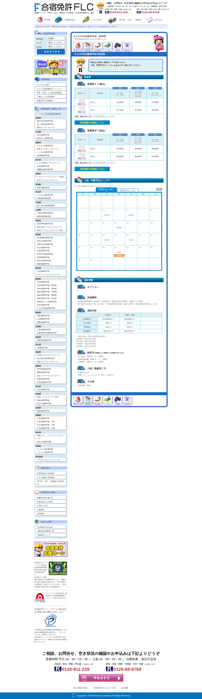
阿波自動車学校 (43, 379)
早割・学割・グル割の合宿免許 (49, 93)
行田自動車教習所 (44, 198)
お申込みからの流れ (45, 502)
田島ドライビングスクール (47, 149)
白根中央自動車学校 (45, 244)
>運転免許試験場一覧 (45, 531)
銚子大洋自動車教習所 (46, 205)
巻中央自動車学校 (44, 261)
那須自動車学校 (43, 166)
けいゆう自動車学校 (45, 449)
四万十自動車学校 (44, 403)
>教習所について (44, 535)
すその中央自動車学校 (46, 308)
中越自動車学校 (43, 251)
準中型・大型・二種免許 (130, 20)
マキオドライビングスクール (48, 460)
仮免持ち (127, 50)
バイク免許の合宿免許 (46, 477)
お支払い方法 (42, 506)
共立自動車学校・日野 (46, 422)
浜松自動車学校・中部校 (47, 292)
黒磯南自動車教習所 (45, 169)
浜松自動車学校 (43, 282)
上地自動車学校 (43, 319)
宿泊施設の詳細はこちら (92, 122)
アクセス (107, 50)
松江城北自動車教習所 (46, 358)
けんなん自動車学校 (45, 146)
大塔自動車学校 (43, 418)
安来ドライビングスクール (47, 362)
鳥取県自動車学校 (44, 340)
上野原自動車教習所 (45, 213)
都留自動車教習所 (44, 216)
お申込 (159, 47)
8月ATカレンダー (106, 189)
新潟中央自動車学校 (45, 254)
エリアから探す (43, 85)
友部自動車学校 (43, 187)
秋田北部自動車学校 (45, 121)
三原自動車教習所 (44, 330)
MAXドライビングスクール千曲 (49, 230)
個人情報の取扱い (81, 688)
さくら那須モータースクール (48, 163)
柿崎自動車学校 (43, 264)
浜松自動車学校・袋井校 (47, 285)
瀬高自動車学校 (43, 411)
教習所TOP (78, 50)
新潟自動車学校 (43, 257)
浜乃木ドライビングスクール (48, 355)
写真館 (117, 50)
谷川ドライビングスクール (47, 180)
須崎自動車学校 (43, 400)
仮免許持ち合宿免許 (45, 101)
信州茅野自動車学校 (45, 224)
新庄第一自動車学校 (45, 138)
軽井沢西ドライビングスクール (49, 227)
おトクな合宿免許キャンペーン (49, 89)
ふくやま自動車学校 (45, 152)
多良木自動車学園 (44, 442)
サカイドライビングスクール (48, 274)
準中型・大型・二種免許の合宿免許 (50, 482)
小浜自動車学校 (43, 271)
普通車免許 (70, 20)
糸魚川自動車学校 (44, 241)
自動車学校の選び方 (45, 498)
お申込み (158, 20)
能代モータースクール (46, 127)
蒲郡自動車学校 (43, 316)
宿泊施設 (97, 50)
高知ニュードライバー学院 (47, 397)
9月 (158, 189)
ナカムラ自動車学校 (45, 452)
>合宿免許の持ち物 (44, 527)
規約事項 (40, 514)
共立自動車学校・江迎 (46, 428)
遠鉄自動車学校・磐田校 (47, 295)
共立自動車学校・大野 (46, 425)
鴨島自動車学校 (43, 372)
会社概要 (124, 688)
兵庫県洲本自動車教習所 (47, 333)
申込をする (102, 678)
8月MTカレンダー (128, 190)
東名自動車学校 (43, 305)
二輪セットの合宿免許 (46, 97)
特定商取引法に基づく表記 (104, 688)
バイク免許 (96, 20)
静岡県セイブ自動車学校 (47, 302)
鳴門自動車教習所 (44, 369)
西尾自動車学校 (43, 322)
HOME (47, 20)
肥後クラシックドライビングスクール (50, 436)
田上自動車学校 (43, 247)
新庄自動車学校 (43, 135)
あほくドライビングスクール (48, 376)
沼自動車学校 (42, 348)
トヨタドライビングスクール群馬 (50, 177)
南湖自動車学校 (43, 155)
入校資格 (40, 510)
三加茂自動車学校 (44, 382)
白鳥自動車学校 (43, 389)
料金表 (87, 50)
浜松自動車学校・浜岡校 (47, 289)
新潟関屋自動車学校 (45, 238)
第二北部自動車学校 (45, 124)
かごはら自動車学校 (45, 195)
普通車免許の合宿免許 (46, 473)
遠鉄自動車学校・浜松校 (47, 298)
